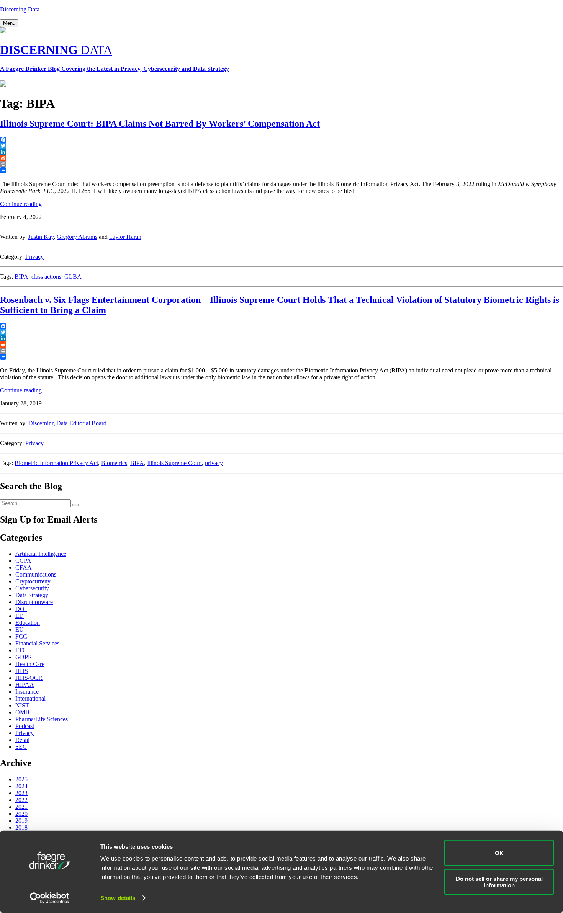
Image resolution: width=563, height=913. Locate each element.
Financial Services (37, 643)
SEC (21, 746)
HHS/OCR (29, 678)
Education (27, 622)
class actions (46, 276)
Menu (9, 23)
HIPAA (24, 684)
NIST (22, 705)
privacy (214, 463)
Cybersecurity (32, 588)
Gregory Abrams (77, 237)
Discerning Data (19, 9)
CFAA (23, 567)
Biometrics (114, 463)
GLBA (73, 276)
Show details (117, 898)
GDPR (23, 657)
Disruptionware (34, 602)
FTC (21, 650)
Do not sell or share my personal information (499, 881)
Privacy (34, 256)
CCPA (23, 560)
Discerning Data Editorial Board (67, 423)
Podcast (24, 726)
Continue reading (21, 204)
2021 (21, 807)
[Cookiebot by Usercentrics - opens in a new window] (49, 898)
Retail (22, 740)
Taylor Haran (125, 237)
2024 (21, 786)
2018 (21, 827)
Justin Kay (41, 237)
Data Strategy (31, 595)
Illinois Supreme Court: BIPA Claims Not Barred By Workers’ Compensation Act (160, 124)
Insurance (27, 691)
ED (19, 615)
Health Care (29, 664)
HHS (21, 671)
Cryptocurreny (33, 581)
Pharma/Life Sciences (41, 719)
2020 (21, 813)
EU (19, 629)
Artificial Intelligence (40, 553)
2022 (21, 800)
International (30, 698)
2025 (21, 779)
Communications (35, 574)
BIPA (21, 276)
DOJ (21, 609)
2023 (21, 793)
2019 (21, 820)
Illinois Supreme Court (174, 463)
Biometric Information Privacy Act (56, 463)
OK (499, 852)
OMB (22, 712)
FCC (21, 636)
